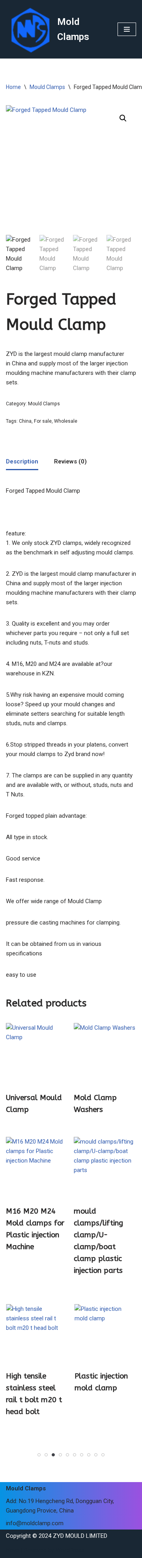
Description (22, 461)
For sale (43, 421)
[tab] (22, 462)
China (25, 421)
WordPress (70, 1550)
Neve (12, 1550)
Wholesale (65, 421)
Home (13, 87)
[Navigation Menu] (127, 29)
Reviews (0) (70, 461)
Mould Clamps (47, 87)
